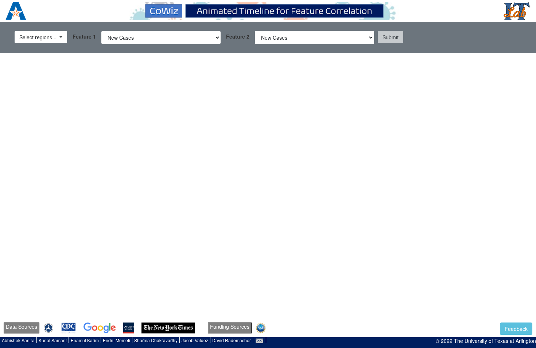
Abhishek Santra (18, 340)
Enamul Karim (85, 340)
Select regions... (38, 37)
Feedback (516, 328)
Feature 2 (237, 36)
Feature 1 (84, 36)
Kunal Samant (53, 340)
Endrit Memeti (116, 340)
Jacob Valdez (195, 340)
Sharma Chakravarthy (156, 340)
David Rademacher (231, 340)
